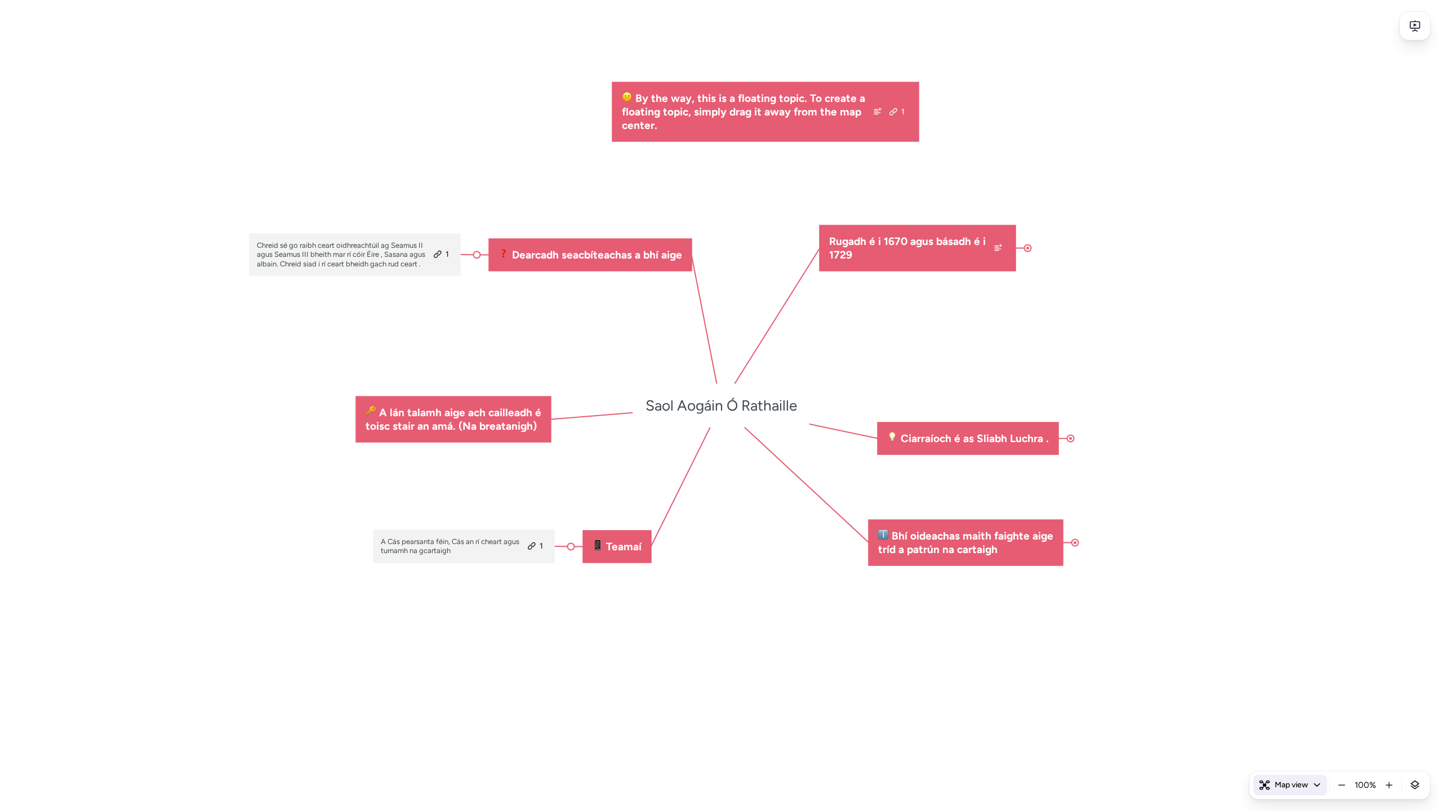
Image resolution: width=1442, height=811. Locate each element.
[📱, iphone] (598, 547)
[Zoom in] (1389, 785)
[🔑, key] (371, 413)
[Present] (1415, 26)
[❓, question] (504, 255)
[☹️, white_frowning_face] (627, 98)
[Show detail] (1415, 785)
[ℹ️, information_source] (883, 536)
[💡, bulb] (892, 438)
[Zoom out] (1342, 785)
